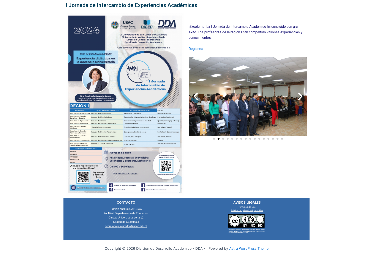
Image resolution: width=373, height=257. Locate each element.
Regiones (196, 49)
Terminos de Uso (247, 207)
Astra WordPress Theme (249, 248)
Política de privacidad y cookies (247, 210)
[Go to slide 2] (219, 139)
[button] (196, 96)
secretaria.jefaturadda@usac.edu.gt (126, 226)
